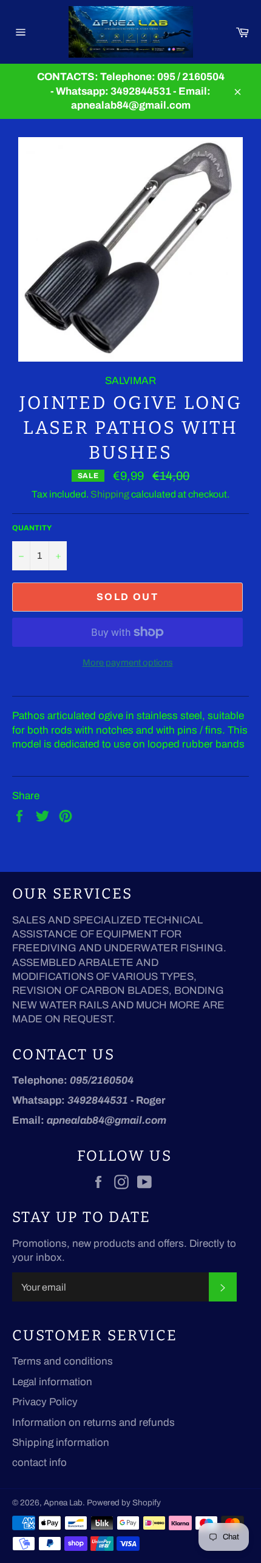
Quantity (32, 528)
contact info (39, 1462)
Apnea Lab (63, 1502)
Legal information (52, 1382)
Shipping (109, 494)
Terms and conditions (62, 1361)
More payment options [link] (128, 662)
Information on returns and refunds (93, 1422)
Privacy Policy (45, 1402)
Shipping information (60, 1442)
